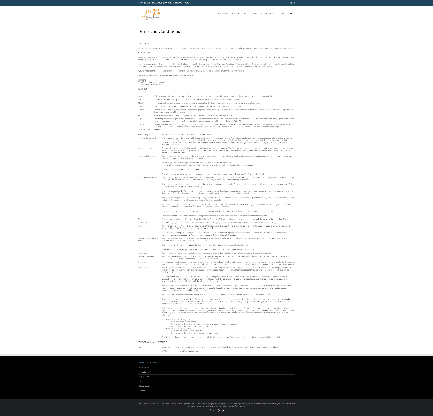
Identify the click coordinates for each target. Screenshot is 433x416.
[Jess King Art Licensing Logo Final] (152, 9)
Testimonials (144, 386)
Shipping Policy (145, 377)
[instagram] (291, 3)
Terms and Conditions (148, 363)
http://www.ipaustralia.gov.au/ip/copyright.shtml (200, 121)
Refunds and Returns (147, 372)
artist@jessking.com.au (189, 351)
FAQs (141, 381)
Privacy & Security (146, 367)
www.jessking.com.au (147, 66)
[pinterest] (294, 3)
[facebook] (287, 3)
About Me (143, 390)
